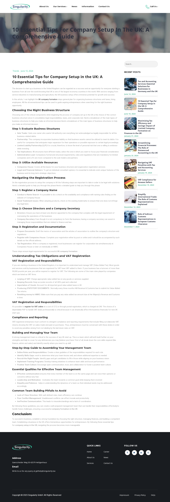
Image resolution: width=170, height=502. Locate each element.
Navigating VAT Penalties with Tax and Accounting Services (146, 166)
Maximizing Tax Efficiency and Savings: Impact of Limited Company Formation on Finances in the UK (139, 126)
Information (88, 6)
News (74, 6)
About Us (44, 6)
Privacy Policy (140, 495)
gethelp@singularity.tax (45, 471)
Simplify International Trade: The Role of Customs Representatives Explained (147, 199)
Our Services (59, 6)
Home (89, 452)
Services (90, 463)
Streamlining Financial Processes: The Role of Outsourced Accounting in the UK (148, 148)
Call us (153, 6)
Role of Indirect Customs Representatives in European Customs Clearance (147, 219)
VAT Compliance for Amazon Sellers (147, 180)
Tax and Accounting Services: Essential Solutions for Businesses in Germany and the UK (148, 86)
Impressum (124, 495)
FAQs (153, 495)
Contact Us (104, 6)
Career (106, 452)
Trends (16, 71)
